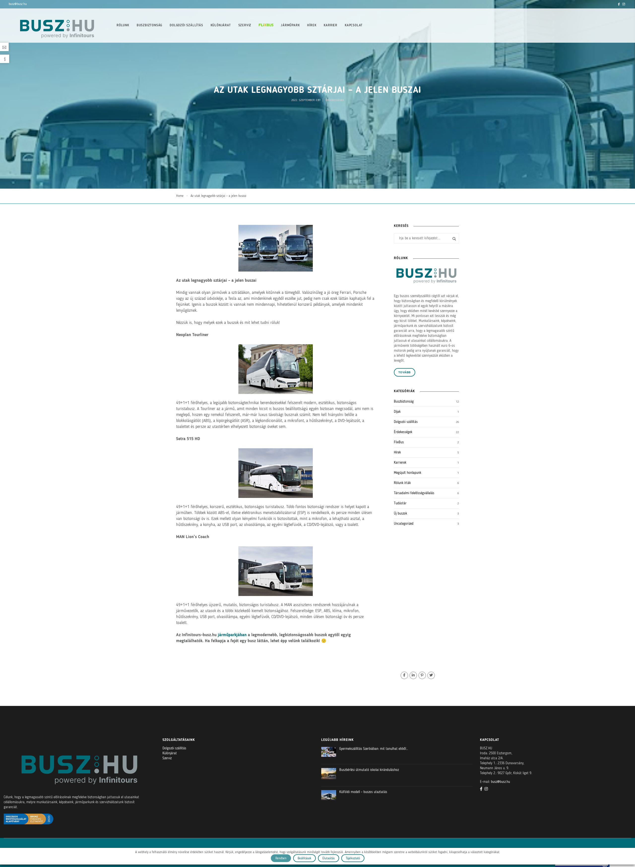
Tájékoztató (353, 858)
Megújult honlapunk (407, 473)
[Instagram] (623, 4)
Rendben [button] (280, 858)
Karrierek (400, 462)
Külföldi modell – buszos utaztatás (363, 792)
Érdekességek (335, 100)
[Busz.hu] (57, 25)
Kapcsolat (354, 25)
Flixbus (266, 25)
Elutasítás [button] (328, 858)
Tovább (404, 372)
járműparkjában (232, 635)
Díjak (397, 412)
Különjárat (221, 25)
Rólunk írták (402, 483)
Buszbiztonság (149, 25)
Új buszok (400, 513)
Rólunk (123, 25)
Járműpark (290, 25)
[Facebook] (619, 4)
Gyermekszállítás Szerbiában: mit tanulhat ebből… (373, 749)
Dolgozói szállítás (186, 25)
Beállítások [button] (304, 858)
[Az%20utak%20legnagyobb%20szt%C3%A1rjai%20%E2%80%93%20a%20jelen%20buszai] (404, 675)
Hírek (311, 25)
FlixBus (399, 442)
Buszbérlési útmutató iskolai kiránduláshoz (369, 770)
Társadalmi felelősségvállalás (414, 493)
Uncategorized (403, 523)
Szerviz (245, 25)
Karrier (330, 25)
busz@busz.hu (18, 4)
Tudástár (400, 503)
